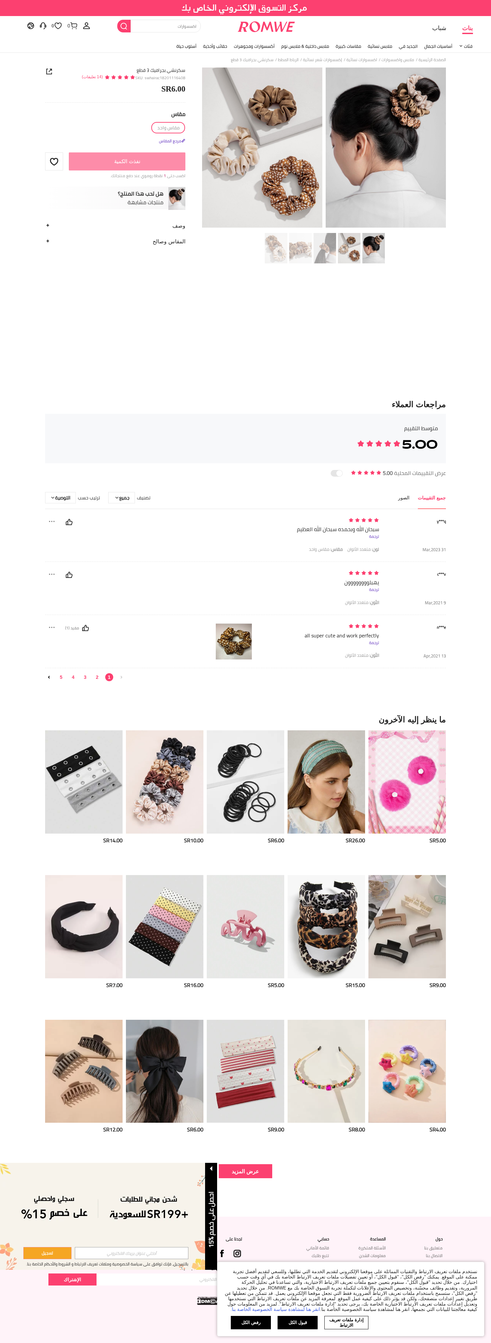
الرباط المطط (288, 59)
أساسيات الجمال (438, 46)
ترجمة (374, 536)
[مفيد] (69, 522)
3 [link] (85, 677)
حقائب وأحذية (215, 46)
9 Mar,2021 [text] (435, 602)
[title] (245, 719)
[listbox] (86, 25)
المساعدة (378, 1239)
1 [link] (109, 677)
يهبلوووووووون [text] (361, 582)
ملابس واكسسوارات (397, 59)
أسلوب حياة (186, 46)
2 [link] (97, 677)
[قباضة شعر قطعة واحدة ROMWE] (245, 926)
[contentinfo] (438, 840)
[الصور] (324, 149)
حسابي (323, 1239)
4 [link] (73, 677)
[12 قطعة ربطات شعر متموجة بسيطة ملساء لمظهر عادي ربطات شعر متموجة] (164, 782)
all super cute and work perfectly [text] (342, 635)
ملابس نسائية (380, 46)
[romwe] (266, 25)
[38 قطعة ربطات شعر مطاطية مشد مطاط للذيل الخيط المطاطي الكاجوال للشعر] (245, 782)
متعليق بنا (433, 1248)
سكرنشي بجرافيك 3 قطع (161, 70)
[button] (54, 161)
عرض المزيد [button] (245, 1171)
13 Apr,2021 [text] (435, 655)
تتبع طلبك (320, 1255)
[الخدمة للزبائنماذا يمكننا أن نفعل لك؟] (43, 25)
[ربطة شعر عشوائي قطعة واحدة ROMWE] (407, 1071)
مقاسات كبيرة (348, 46)
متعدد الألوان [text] (362, 602)
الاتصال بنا (434, 1255)
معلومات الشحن (372, 1255)
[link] (245, 8)
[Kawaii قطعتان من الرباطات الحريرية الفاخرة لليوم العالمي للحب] (407, 782)
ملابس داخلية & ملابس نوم (305, 46)
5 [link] (61, 677)
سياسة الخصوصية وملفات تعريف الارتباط (108, 1264)
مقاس (178, 114)
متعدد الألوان (363, 549)
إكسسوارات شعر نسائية (322, 59)
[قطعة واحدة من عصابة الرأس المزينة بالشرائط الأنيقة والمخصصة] (326, 782)
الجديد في (408, 46)
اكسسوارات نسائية (361, 59)
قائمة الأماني (317, 1248)
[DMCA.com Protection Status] (209, 1301)
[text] (322, 520)
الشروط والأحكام (57, 1264)
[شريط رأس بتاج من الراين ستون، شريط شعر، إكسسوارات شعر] (326, 1071)
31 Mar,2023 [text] (434, 549)
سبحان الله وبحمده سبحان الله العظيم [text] (338, 529)
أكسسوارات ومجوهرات (254, 46)
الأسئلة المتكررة (372, 1248)
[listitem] (407, 800)
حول (439, 1239)
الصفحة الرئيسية (432, 59)
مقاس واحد (326, 549)
